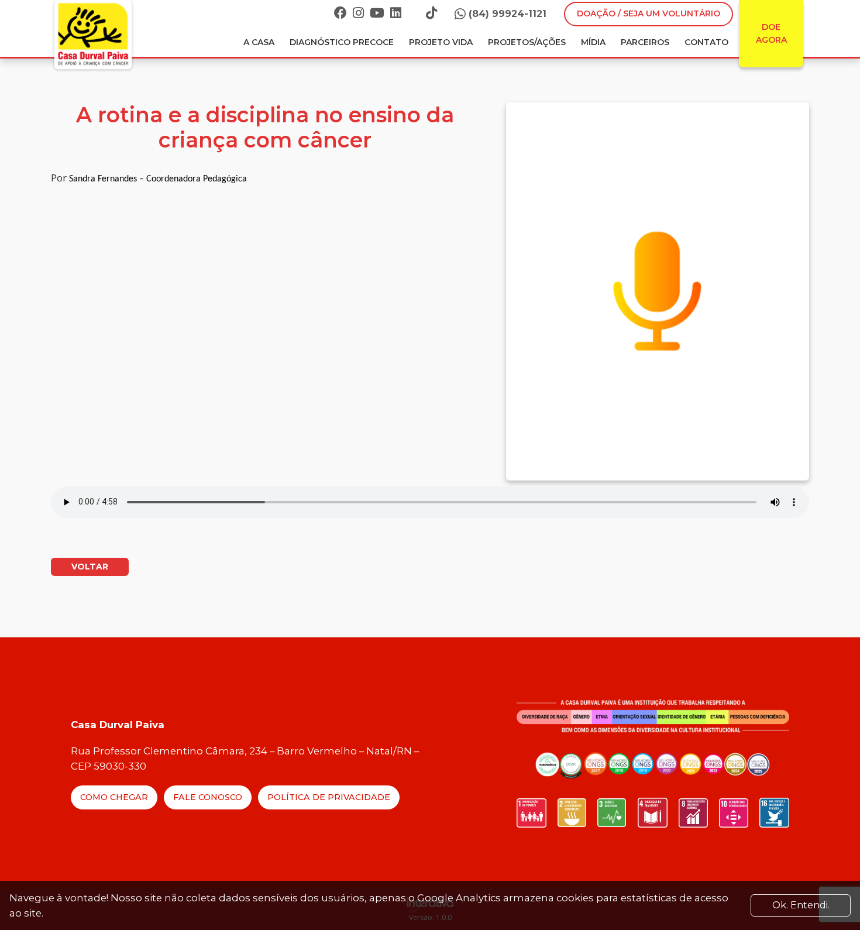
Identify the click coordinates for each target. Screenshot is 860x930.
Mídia (593, 42)
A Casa (258, 42)
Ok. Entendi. (801, 905)
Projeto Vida (441, 42)
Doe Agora (771, 33)
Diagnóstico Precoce (342, 42)
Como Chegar (114, 797)
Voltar (89, 566)
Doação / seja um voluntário (648, 13)
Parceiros (645, 42)
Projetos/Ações (527, 42)
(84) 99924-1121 (507, 13)
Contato (706, 42)
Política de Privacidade (328, 797)
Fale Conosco (207, 797)
